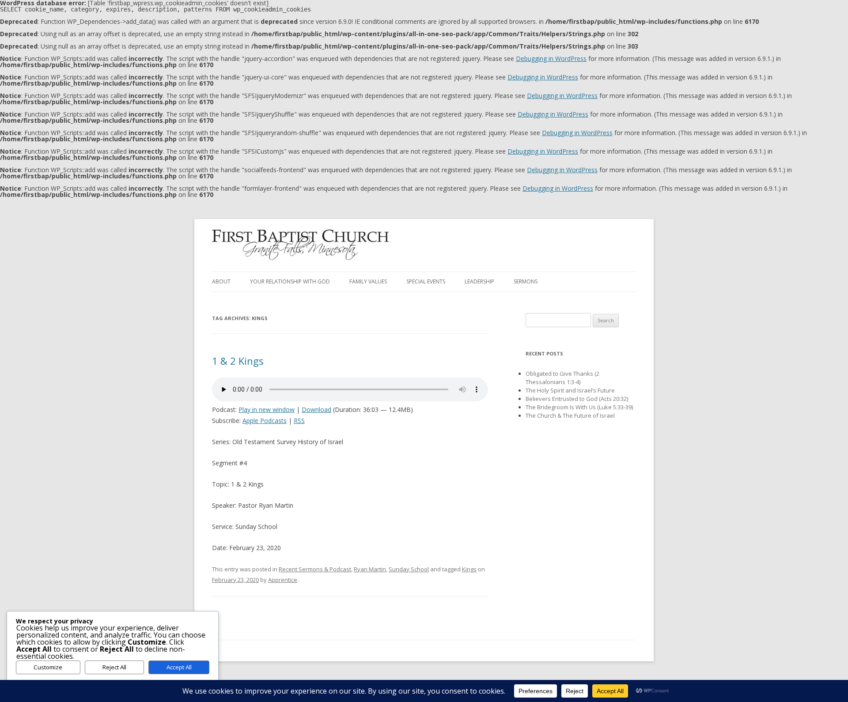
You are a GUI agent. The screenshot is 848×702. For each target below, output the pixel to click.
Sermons (526, 281)
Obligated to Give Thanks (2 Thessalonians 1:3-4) (562, 378)
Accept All (179, 667)
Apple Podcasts (264, 420)
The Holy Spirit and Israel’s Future (570, 390)
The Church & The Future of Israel (570, 415)
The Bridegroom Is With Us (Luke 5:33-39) (579, 407)
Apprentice (282, 580)
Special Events (425, 281)
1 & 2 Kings (238, 360)
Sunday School (409, 569)
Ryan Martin (370, 569)
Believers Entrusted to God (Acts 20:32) (577, 399)
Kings (469, 569)
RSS (299, 420)
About (221, 281)
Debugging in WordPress (551, 58)
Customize (48, 667)
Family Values (368, 281)
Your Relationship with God (290, 281)
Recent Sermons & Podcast (315, 569)
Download (316, 409)
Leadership (479, 281)
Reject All (114, 667)
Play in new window (266, 409)
